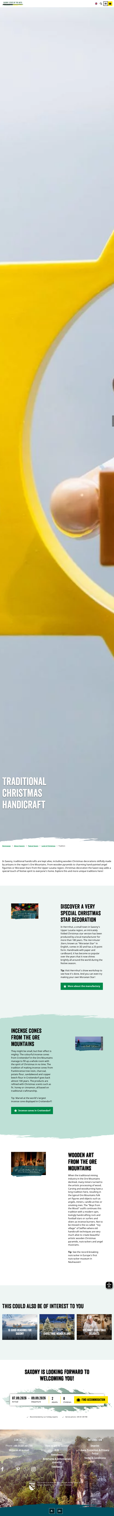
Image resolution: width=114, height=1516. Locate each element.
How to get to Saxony (57, 1445)
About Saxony (19, 846)
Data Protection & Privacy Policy (95, 1452)
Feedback (57, 1466)
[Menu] (105, 3)
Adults (55, 1402)
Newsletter (57, 1454)
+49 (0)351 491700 (23, 1445)
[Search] (101, 3)
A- (52, 1510)
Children (67, 1402)
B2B (56, 1450)
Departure (36, 1402)
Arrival (15, 1402)
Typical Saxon (33, 846)
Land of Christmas (48, 846)
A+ (59, 1510)
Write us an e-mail (19, 1450)
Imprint (95, 1445)
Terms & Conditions (95, 1457)
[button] (82, 986)
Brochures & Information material (57, 1460)
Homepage (6, 846)
